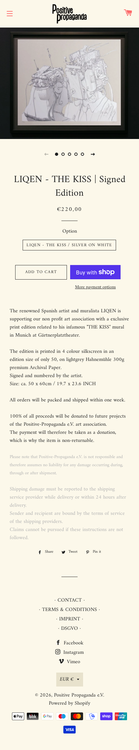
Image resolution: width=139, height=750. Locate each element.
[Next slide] (93, 154)
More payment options (95, 287)
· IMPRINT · (69, 619)
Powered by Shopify (69, 703)
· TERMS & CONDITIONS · (69, 609)
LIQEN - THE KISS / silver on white (69, 245)
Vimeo (72, 661)
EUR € (67, 679)
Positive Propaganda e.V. (79, 695)
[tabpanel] (69, 82)
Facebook (72, 643)
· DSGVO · (69, 628)
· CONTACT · (69, 600)
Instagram (73, 652)
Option (69, 231)
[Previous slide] (46, 154)
